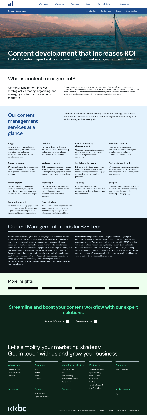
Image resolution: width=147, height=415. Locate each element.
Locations (11, 376)
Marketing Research (96, 385)
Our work (66, 389)
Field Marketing (67, 376)
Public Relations (94, 379)
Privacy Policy (121, 410)
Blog (36, 369)
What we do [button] (43, 4)
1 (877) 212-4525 (122, 369)
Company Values (14, 372)
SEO (63, 372)
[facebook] (121, 393)
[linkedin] (126, 393)
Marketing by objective (73, 365)
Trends (118, 11)
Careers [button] (88, 4)
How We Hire (40, 393)
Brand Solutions (67, 382)
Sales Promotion (94, 388)
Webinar (38, 372)
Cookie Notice (134, 410)
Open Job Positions (42, 397)
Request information (55, 321)
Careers (38, 389)
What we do (94, 365)
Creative (92, 382)
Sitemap (102, 410)
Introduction (91, 11)
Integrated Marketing (96, 369)
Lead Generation (68, 369)
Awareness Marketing (70, 379)
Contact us (124, 4)
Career (110, 410)
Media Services (94, 376)
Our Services (106, 11)
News (37, 376)
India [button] (108, 4)
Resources (40, 365)
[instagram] (130, 393)
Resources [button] (75, 4)
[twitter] (117, 393)
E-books (38, 379)
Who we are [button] (59, 4)
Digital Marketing (95, 372)
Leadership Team (14, 369)
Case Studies (131, 11)
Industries (13, 389)
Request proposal (84, 321)
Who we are (14, 365)
